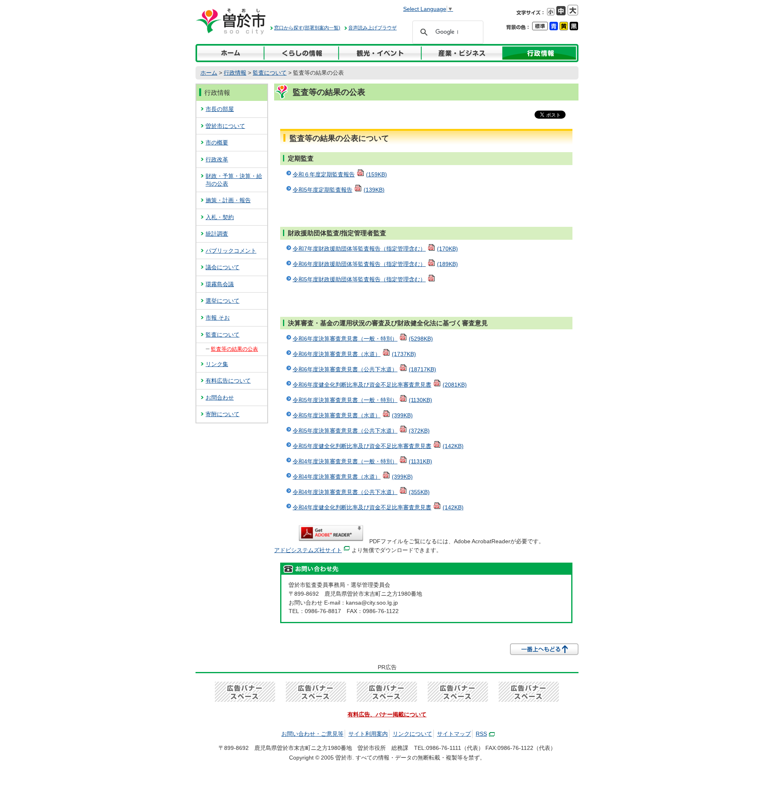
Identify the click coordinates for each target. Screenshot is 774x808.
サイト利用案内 (368, 734)
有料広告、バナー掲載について (387, 714)
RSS (481, 734)
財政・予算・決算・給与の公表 (234, 180)
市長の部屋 (220, 109)
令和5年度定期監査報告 (339, 189)
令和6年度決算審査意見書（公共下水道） (364, 369)
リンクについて (412, 734)
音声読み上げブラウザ (372, 28)
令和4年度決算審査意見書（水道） (353, 476)
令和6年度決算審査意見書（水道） (354, 354)
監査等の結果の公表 (234, 349)
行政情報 (235, 72)
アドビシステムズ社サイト (308, 550)
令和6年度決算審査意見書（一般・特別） (363, 338)
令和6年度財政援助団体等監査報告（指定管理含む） (375, 264)
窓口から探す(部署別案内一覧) (307, 28)
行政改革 (217, 159)
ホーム (208, 72)
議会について (222, 267)
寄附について (222, 414)
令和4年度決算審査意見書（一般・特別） (362, 461)
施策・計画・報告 (228, 200)
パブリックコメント (231, 250)
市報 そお (218, 317)
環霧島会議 (220, 284)
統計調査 (217, 233)
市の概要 (217, 142)
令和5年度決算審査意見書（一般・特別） (362, 400)
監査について (270, 72)
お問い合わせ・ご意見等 (312, 734)
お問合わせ (220, 397)
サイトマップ (454, 734)
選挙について (222, 300)
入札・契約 (220, 217)
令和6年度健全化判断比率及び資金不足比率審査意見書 (380, 384)
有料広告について (228, 380)
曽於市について (225, 126)
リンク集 (217, 364)
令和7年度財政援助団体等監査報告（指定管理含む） (375, 248)
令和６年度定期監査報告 (340, 174)
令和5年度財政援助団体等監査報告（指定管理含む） (359, 279)
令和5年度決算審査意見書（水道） (353, 415)
